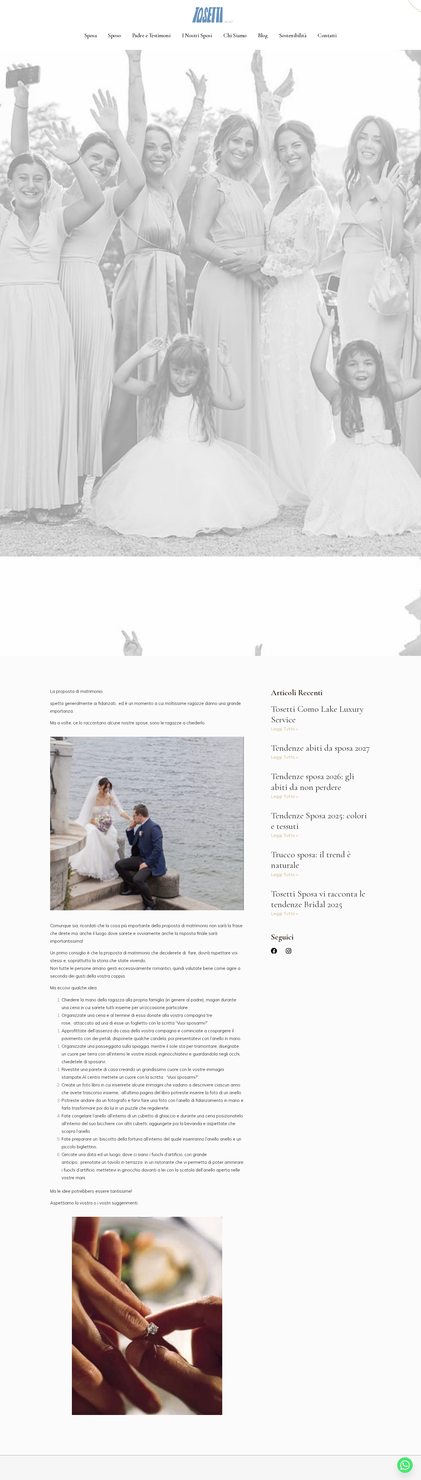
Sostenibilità (292, 35)
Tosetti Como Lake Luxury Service (317, 714)
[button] (413, 8)
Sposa (90, 35)
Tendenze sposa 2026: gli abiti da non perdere (312, 781)
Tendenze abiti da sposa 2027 (320, 747)
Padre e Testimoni (151, 35)
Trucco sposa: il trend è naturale (311, 859)
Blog (263, 35)
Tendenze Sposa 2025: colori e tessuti (319, 821)
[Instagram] (288, 951)
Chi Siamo (235, 35)
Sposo (114, 35)
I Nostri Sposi (197, 35)
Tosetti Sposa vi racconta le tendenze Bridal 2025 (318, 899)
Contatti (327, 35)
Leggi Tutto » (284, 729)
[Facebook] (274, 951)
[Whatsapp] (405, 1465)
